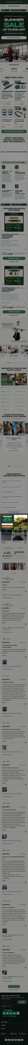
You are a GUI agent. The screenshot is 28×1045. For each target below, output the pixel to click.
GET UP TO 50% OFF (7, 526)
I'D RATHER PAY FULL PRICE (7, 528)
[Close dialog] (1, 515)
